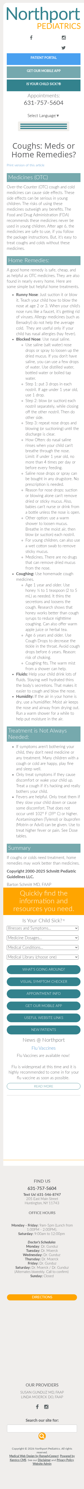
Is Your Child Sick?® (44, 53)
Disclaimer (44, 1425)
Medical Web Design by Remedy (34, 1421)
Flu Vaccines (44, 1013)
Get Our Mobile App (68, 53)
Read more (43, 1051)
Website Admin (42, 1429)
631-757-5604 (43, 68)
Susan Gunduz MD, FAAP (42, 1357)
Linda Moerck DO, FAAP (42, 1362)
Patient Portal (40, 38)
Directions (42, 1262)
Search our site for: (42, 1386)
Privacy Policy (65, 1425)
